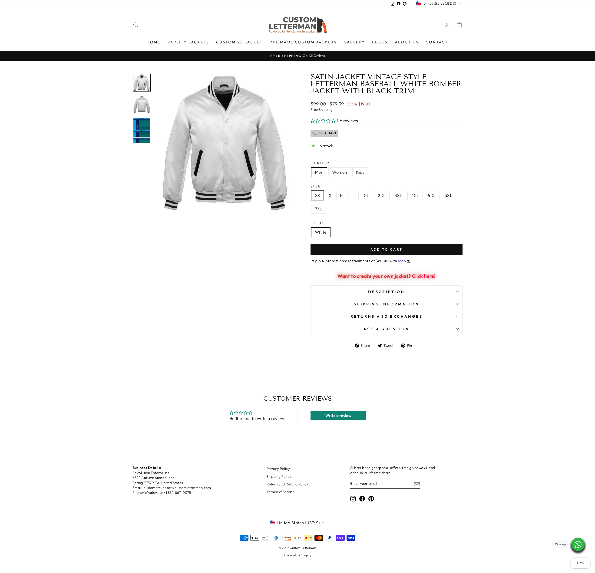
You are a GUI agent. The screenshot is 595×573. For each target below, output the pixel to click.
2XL (382, 195)
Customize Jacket (239, 42)
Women (339, 172)
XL (366, 195)
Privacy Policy (278, 468)
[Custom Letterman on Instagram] (353, 498)
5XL (432, 195)
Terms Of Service (281, 492)
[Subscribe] (417, 484)
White (321, 232)
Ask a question (386, 329)
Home (153, 42)
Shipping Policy (279, 476)
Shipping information (387, 304)
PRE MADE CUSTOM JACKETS (303, 42)
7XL (319, 209)
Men (319, 172)
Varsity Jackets (188, 42)
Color (319, 223)
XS (317, 195)
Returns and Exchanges (386, 316)
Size (316, 186)
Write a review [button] (338, 415)
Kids (360, 172)
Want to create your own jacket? (386, 276)
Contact (437, 42)
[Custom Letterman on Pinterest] (371, 498)
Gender (320, 163)
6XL (448, 195)
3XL (398, 195)
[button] (324, 120)
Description (386, 291)
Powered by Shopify (297, 555)
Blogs (380, 42)
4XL (415, 195)
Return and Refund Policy (287, 484)
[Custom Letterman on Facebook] (362, 498)
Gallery (354, 42)
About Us (407, 42)
